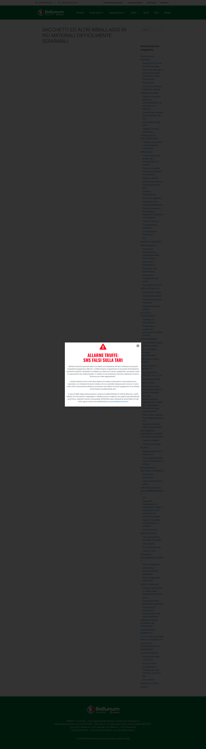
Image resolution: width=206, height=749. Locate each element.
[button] (138, 346)
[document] (103, 374)
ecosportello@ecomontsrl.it (118, 401)
